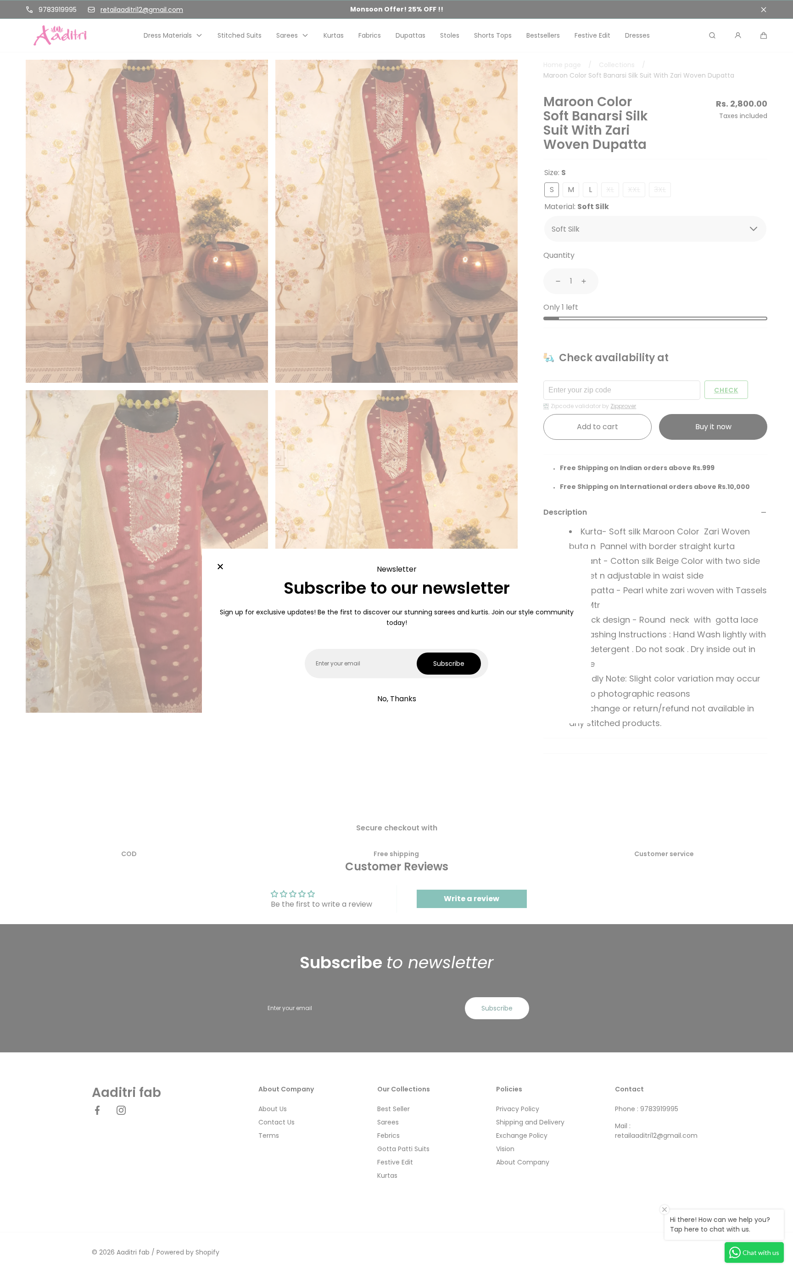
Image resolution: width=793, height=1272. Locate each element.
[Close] (220, 567)
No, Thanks (396, 698)
